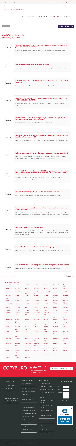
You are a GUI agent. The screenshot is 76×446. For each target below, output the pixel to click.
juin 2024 (17, 295)
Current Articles (5, 276)
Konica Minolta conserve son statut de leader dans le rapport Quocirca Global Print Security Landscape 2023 (42, 136)
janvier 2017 (46, 331)
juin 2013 (46, 350)
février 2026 (46, 284)
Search (15, 276)
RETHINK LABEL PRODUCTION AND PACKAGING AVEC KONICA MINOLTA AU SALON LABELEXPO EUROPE (41, 99)
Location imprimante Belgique (29, 423)
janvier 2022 (27, 307)
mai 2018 (36, 326)
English (14, 2)
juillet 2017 (65, 328)
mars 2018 (55, 326)
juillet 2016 (36, 335)
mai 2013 (55, 350)
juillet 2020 (65, 312)
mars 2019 (8, 322)
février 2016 (17, 338)
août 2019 (27, 319)
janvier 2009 (27, 357)
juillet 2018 (17, 326)
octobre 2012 (9, 354)
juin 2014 (65, 343)
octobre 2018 (56, 322)
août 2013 (27, 350)
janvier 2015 (8, 343)
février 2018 (65, 326)
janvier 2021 (8, 312)
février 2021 (65, 310)
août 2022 (27, 303)
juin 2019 (46, 319)
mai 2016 (55, 335)
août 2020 (55, 312)
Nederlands (10, 2)
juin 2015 (27, 342)
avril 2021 (46, 310)
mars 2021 (55, 310)
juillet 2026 (8, 284)
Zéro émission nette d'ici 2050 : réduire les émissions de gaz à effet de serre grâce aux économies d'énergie (41, 46)
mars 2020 (27, 316)
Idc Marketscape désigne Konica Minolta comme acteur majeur (37, 192)
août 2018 (8, 326)
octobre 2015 (56, 338)
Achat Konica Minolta (45, 383)
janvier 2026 (56, 284)
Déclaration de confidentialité (25, 443)
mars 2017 (27, 331)
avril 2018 (46, 326)
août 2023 (46, 297)
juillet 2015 (17, 342)
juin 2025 (46, 288)
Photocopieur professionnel (28, 410)
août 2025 (27, 288)
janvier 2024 (65, 295)
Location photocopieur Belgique (29, 419)
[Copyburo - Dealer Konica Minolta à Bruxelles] (13, 8)
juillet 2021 (17, 310)
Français (5, 2)
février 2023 (36, 300)
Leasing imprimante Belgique (28, 416)
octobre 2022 (9, 303)
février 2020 (36, 316)
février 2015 (65, 342)
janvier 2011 (27, 354)
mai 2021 (36, 310)
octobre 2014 (28, 343)
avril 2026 (36, 284)
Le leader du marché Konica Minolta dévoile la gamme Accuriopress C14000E (41, 153)
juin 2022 (46, 303)
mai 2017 (17, 331)
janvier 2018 (8, 328)
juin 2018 (27, 326)
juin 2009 (65, 354)
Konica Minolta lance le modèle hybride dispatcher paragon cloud (37, 247)
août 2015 (8, 342)
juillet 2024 (8, 295)
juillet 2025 (36, 288)
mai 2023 (8, 300)
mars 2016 (8, 338)
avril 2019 (65, 319)
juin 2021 (27, 310)
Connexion (52, 443)
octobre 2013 (9, 350)
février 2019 (17, 322)
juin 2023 (65, 297)
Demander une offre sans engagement (61, 368)
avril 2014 (17, 347)
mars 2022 (8, 307)
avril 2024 (36, 295)
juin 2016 (46, 335)
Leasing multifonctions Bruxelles (29, 426)
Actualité (6, 26)
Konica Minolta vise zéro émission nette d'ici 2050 (32, 65)
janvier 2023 (46, 300)
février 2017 (36, 331)
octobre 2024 (47, 291)
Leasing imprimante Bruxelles (28, 391)
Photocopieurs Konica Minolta (47, 392)
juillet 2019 (36, 319)
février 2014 (36, 347)
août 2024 (65, 291)
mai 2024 (27, 295)
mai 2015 (36, 342)
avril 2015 (46, 342)
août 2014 (46, 343)
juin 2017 (8, 331)
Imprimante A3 (43, 429)
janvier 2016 (27, 338)
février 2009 (17, 357)
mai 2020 (17, 316)
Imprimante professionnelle (28, 407)
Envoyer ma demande (62, 400)
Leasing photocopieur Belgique (29, 413)
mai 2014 (8, 347)
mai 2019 (55, 319)
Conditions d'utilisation (40, 443)
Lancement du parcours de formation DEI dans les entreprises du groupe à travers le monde (41, 208)
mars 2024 (46, 295)
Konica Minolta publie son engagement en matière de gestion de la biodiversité (42, 265)
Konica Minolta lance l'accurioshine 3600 (29, 227)
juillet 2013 (36, 350)
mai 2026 (27, 284)
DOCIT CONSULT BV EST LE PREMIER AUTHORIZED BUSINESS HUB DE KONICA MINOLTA (42, 81)
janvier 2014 (46, 347)
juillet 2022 (36, 303)
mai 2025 (55, 288)
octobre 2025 (9, 288)
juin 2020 (8, 316)
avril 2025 (65, 288)
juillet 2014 (55, 343)
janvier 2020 (46, 316)
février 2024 (55, 295)
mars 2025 (8, 291)
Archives (11, 276)
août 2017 (55, 328)
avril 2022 (65, 303)
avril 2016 (65, 335)
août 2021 (8, 310)
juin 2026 (17, 284)
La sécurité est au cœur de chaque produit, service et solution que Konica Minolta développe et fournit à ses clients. (40, 118)
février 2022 (17, 307)
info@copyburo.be (68, 2)
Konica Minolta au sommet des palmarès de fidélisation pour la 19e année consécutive (11, 400)
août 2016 (27, 335)
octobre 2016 (9, 335)
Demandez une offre (66, 26)
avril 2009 (8, 357)
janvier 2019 (27, 322)
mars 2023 (27, 300)
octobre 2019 (9, 319)
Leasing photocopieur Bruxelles (29, 388)
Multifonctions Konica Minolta (47, 389)
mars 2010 (36, 354)
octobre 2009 (56, 354)
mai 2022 (55, 303)
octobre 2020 (37, 312)
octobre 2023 (28, 297)
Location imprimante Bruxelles (29, 404)
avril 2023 (17, 300)
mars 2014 (27, 347)
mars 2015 (55, 342)
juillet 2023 (55, 297)
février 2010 (46, 354)
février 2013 (65, 350)
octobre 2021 (56, 307)
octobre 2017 (37, 328)
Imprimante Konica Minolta (46, 386)
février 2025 (17, 291)
